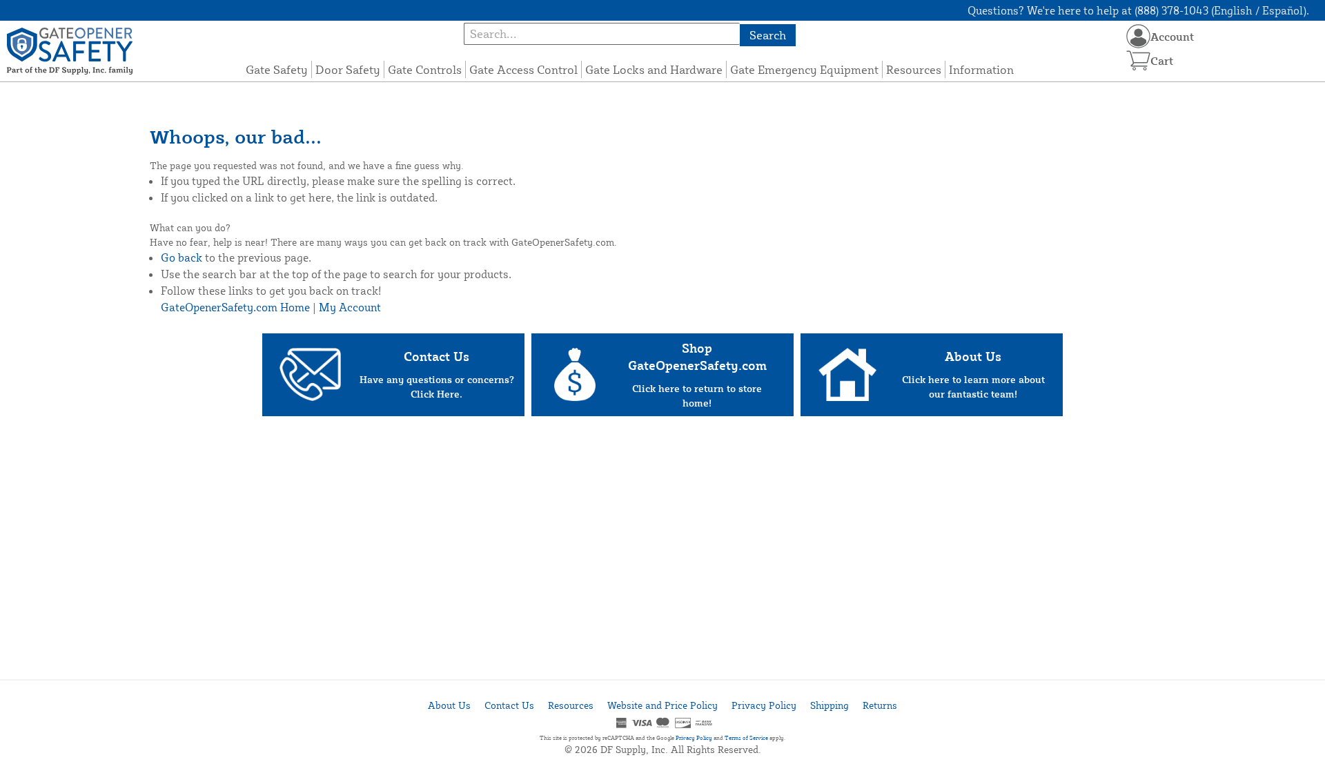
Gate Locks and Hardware (654, 69)
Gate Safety (277, 69)
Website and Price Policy (662, 705)
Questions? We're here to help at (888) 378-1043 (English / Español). (1138, 10)
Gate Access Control (523, 69)
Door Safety (347, 69)
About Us (449, 705)
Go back (181, 257)
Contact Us (509, 705)
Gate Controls (425, 69)
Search (767, 35)
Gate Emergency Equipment (804, 69)
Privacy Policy (764, 705)
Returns (880, 705)
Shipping (829, 705)
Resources (913, 69)
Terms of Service (746, 737)
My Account (350, 307)
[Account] (1138, 36)
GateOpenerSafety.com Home (235, 307)
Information (981, 69)
